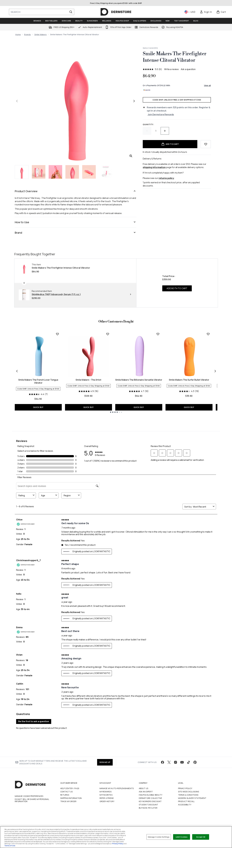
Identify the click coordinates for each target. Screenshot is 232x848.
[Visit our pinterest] (195, 762)
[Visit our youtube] (182, 762)
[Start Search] (70, 12)
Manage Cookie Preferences (29, 796)
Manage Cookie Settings (159, 837)
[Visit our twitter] (169, 762)
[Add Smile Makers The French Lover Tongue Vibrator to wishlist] (57, 334)
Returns (64, 795)
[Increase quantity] (165, 131)
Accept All (200, 837)
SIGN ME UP (104, 762)
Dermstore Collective (150, 798)
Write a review (171, 69)
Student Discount (148, 804)
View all (207, 85)
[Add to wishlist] (206, 144)
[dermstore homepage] (116, 12)
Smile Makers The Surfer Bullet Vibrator (189, 379)
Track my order (68, 801)
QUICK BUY (38, 407)
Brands (27, 34)
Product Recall (186, 801)
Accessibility (184, 804)
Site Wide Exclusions (188, 791)
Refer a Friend (107, 798)
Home (18, 34)
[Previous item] (17, 371)
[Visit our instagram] (175, 762)
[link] (206, 12)
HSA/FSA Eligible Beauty (150, 795)
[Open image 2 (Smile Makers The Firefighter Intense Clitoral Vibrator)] (38, 172)
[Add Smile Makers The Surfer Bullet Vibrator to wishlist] (208, 334)
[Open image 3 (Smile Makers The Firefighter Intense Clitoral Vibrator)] (55, 172)
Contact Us (66, 791)
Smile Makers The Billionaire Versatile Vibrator (138, 379)
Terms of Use (9, 845)
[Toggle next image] (134, 101)
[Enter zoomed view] (131, 156)
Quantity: (148, 124)
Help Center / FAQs (69, 788)
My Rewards (106, 791)
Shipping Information (71, 798)
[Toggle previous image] (17, 101)
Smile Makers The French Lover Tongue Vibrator (38, 381)
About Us (143, 788)
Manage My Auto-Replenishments (117, 788)
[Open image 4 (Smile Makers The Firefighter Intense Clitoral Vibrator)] (72, 172)
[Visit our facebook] (162, 762)
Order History (107, 801)
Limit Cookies (182, 837)
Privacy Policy (185, 788)
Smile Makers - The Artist (88, 379)
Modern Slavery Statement (192, 798)
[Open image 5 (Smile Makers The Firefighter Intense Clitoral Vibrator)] (89, 172)
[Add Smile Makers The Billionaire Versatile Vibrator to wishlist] (158, 334)
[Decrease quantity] (147, 131)
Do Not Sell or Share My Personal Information (32, 800)
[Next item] (215, 371)
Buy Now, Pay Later (148, 808)
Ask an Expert (146, 791)
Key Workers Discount (150, 801)
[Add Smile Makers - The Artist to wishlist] (107, 334)
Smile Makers (40, 34)
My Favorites (106, 795)
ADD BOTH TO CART (177, 288)
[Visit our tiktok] (188, 762)
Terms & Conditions (188, 795)
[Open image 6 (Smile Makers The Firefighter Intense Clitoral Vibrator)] (106, 172)
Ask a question (188, 69)
